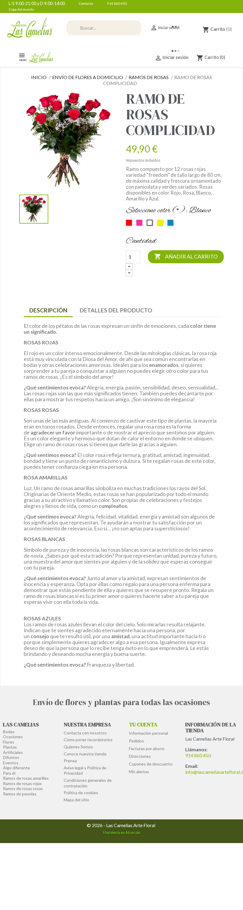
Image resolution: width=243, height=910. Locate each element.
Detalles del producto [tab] (116, 310)
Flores (8, 741)
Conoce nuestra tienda (85, 753)
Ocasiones (13, 736)
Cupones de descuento (150, 763)
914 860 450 (198, 755)
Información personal (148, 733)
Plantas (10, 746)
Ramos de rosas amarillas (26, 778)
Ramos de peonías (19, 793)
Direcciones (140, 756)
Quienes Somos (78, 746)
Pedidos (136, 740)
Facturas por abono (146, 748)
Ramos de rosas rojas (22, 783)
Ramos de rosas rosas (23, 788)
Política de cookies (81, 792)
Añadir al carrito (186, 256)
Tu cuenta (143, 724)
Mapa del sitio (76, 799)
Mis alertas (139, 771)
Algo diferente (16, 767)
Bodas (9, 731)
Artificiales (13, 752)
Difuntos (11, 757)
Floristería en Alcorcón (121, 832)
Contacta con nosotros (85, 732)
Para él (9, 773)
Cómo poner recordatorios (88, 739)
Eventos (10, 762)
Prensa (70, 760)
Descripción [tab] (48, 310)
